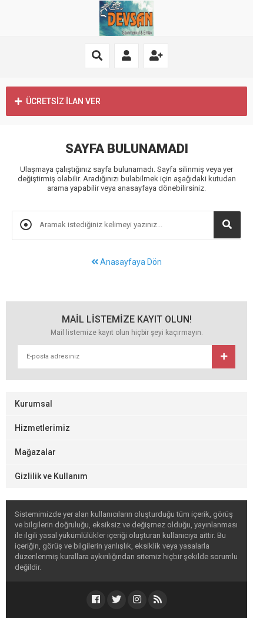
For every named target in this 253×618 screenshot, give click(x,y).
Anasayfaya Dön (130, 262)
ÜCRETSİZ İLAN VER (63, 101)
